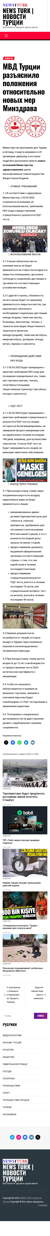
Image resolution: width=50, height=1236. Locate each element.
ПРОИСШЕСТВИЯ (11, 1085)
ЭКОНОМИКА (9, 1114)
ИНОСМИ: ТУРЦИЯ (12, 1042)
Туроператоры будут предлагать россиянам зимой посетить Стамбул (24, 797)
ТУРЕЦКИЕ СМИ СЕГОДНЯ (16, 1100)
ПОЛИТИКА (9, 1078)
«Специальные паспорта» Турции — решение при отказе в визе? (21, 926)
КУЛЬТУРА (8, 1050)
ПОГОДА (7, 1071)
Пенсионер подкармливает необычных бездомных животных (23, 969)
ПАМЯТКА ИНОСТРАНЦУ (15, 1064)
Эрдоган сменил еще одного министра (37, 993)
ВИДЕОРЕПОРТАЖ (12, 1035)
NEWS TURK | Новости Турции (18, 16)
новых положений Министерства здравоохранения (24, 165)
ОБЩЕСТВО (9, 58)
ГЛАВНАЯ (42, 1205)
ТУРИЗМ (7, 1107)
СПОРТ (6, 1093)
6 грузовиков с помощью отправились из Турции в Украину (13, 994)
